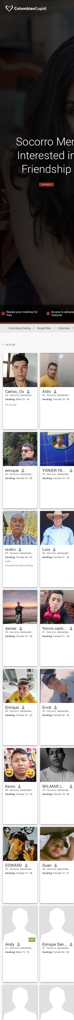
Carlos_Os (14, 391)
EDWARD (13, 865)
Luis (46, 549)
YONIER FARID (54, 470)
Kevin (10, 786)
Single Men (44, 328)
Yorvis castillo (54, 628)
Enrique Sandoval (54, 944)
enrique (12, 470)
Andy (9, 944)
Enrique (12, 707)
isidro (10, 549)
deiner (11, 628)
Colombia (64, 328)
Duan (47, 865)
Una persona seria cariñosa (19, 565)
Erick (46, 707)
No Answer (11, 404)
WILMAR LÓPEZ (54, 786)
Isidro (8, 561)
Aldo (46, 391)
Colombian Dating (19, 328)
